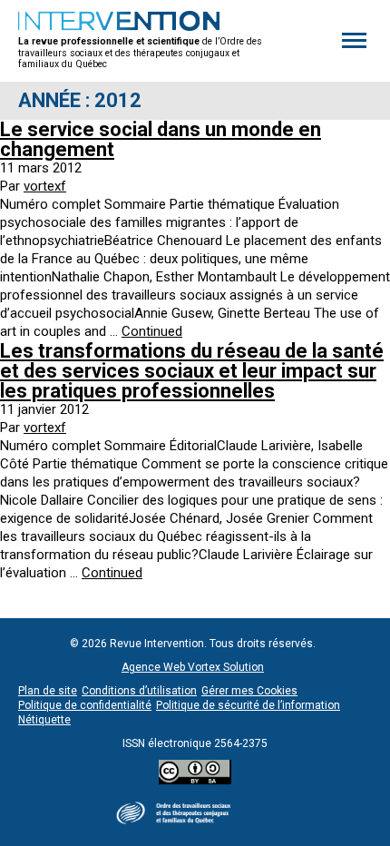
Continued (152, 331)
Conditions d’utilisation (139, 690)
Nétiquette (44, 719)
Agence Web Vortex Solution (193, 667)
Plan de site (47, 690)
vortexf (45, 186)
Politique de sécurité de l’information (248, 705)
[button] (354, 40)
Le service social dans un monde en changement (160, 139)
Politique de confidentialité (84, 705)
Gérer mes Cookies (249, 690)
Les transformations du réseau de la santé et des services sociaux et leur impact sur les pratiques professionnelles (192, 370)
